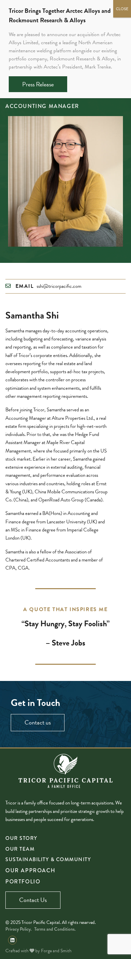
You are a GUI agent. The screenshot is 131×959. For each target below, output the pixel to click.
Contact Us (33, 899)
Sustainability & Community (48, 859)
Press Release (38, 84)
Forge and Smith (56, 950)
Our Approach (30, 870)
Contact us (38, 722)
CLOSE (122, 9)
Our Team (20, 849)
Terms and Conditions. (55, 929)
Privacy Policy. (18, 929)
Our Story (21, 838)
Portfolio (22, 881)
